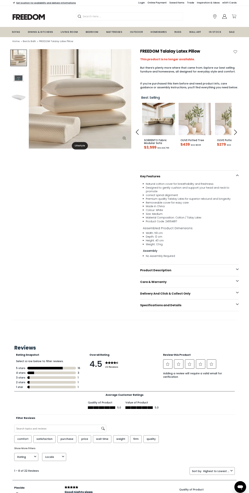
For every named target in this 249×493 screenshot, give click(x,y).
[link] (215, 16)
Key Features (150, 176)
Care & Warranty (153, 282)
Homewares (159, 32)
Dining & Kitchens (40, 32)
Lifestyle (80, 145)
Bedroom (92, 32)
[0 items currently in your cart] (234, 16)
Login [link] (141, 2)
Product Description (155, 270)
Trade (190, 2)
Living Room (69, 32)
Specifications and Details (160, 305)
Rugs (177, 32)
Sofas (16, 32)
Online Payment (157, 2)
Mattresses (114, 32)
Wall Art (195, 32)
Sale (232, 32)
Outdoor (136, 32)
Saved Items (176, 2)
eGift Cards (229, 2)
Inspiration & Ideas (208, 2)
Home (16, 41)
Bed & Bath (29, 41)
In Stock (215, 32)
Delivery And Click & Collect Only (165, 293)
